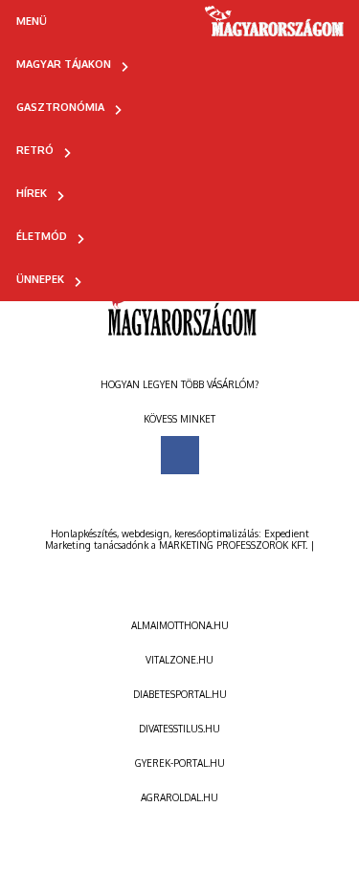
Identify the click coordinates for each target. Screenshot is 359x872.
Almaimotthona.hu (180, 625)
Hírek (31, 193)
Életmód (41, 236)
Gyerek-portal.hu (180, 763)
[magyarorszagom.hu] (275, 28)
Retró (35, 150)
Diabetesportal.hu (180, 694)
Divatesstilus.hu (179, 728)
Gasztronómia (60, 107)
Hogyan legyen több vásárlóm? (179, 384)
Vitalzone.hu (179, 659)
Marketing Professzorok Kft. (233, 545)
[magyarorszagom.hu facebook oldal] (180, 455)
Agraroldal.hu (179, 797)
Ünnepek (40, 279)
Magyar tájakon (63, 64)
